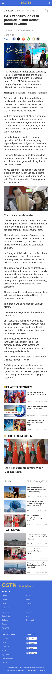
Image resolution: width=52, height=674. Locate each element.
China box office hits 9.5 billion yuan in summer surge (35, 422)
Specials (29, 612)
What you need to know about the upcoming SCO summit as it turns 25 (35, 504)
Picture (29, 604)
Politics (4, 604)
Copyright (21, 670)
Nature (28, 600)
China (4, 596)
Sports (4, 624)
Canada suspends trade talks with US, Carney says (37, 407)
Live (27, 616)
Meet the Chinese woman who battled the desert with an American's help (36, 489)
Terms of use (11, 670)
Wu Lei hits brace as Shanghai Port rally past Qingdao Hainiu (35, 518)
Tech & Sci (6, 616)
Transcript (30, 620)
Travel (28, 596)
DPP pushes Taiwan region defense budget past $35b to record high (36, 565)
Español (5, 642)
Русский (5, 655)
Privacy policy (32, 670)
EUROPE (5, 628)
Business (5, 608)
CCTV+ (5, 663)
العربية (4, 650)
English (5, 638)
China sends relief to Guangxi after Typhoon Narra (35, 551)
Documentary (7, 659)
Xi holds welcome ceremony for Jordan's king (24, 469)
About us (42, 670)
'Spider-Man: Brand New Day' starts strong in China (36, 393)
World (4, 600)
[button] (7, 64)
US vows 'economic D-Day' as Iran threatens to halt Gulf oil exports (37, 537)
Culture (5, 620)
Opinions (5, 612)
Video (28, 608)
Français (5, 646)
